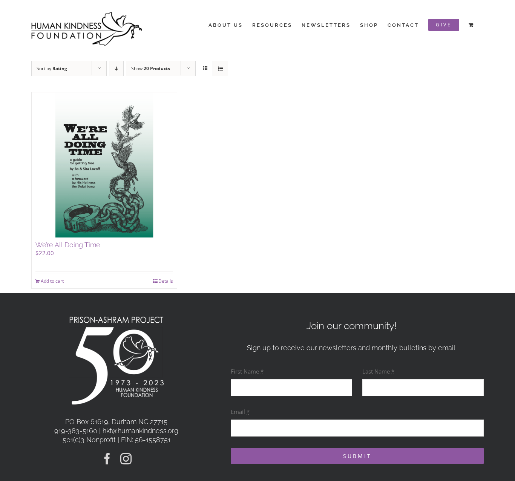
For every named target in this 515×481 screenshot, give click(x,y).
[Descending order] (116, 68)
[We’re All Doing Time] (104, 164)
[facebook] (107, 458)
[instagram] (126, 458)
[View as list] (220, 68)
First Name (247, 371)
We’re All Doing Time (67, 245)
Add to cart (52, 281)
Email (240, 411)
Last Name (378, 371)
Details (165, 281)
